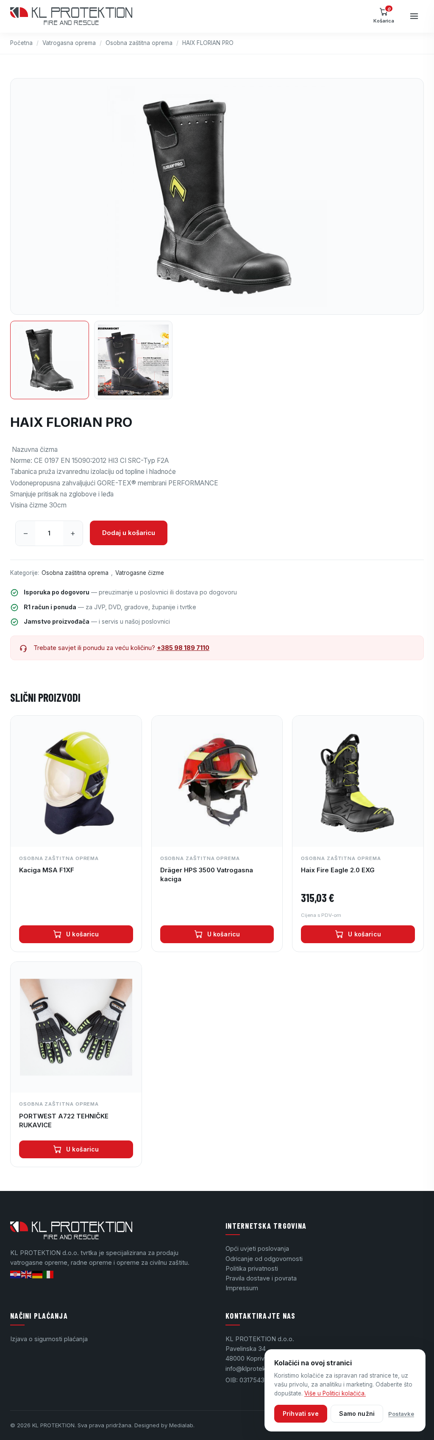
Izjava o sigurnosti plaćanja (49, 1338)
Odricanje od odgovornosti (264, 1258)
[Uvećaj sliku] (217, 196)
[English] (26, 1274)
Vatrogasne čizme (139, 572)
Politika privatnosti (251, 1268)
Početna (21, 42)
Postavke (401, 1413)
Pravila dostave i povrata (261, 1278)
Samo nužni (357, 1413)
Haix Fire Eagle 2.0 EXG (338, 870)
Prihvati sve (301, 1413)
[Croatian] (15, 1274)
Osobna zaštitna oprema (139, 42)
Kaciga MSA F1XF (46, 870)
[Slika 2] (133, 360)
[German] (37, 1274)
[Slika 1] (49, 360)
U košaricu (82, 934)
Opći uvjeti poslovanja (257, 1248)
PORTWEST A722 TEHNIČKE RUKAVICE (63, 1120)
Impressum (241, 1288)
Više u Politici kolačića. (335, 1393)
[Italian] (48, 1274)
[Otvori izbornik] (414, 16)
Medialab (181, 1425)
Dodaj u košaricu (128, 533)
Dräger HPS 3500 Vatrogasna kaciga (206, 874)
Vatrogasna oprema (69, 42)
